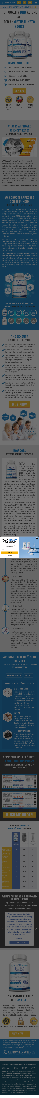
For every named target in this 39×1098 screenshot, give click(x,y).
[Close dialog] (37, 538)
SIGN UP (9, 552)
